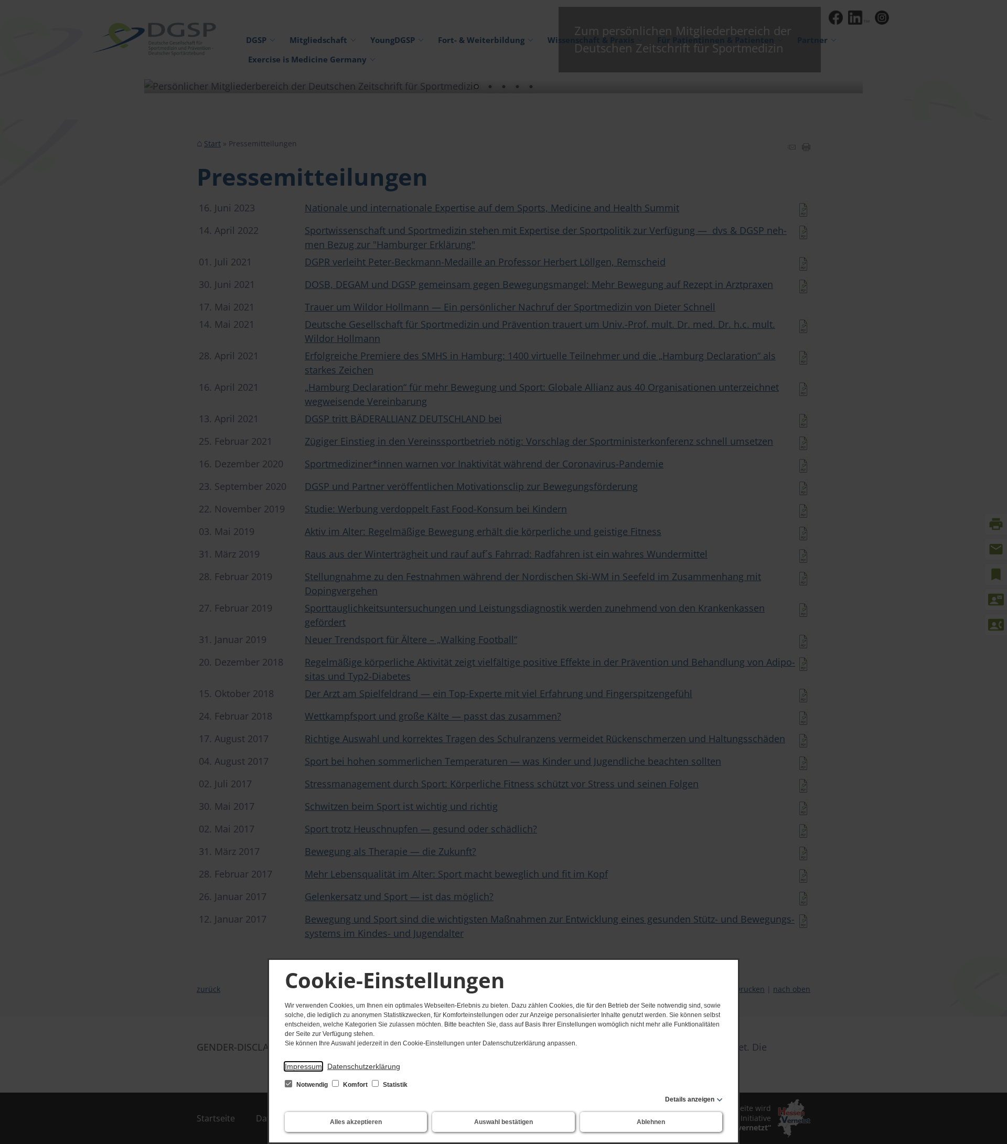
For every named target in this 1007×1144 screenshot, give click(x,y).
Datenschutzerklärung (363, 1066)
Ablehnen (651, 1122)
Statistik (394, 1084)
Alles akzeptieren (356, 1122)
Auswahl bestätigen (503, 1122)
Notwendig (312, 1084)
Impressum (303, 1066)
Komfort (355, 1084)
